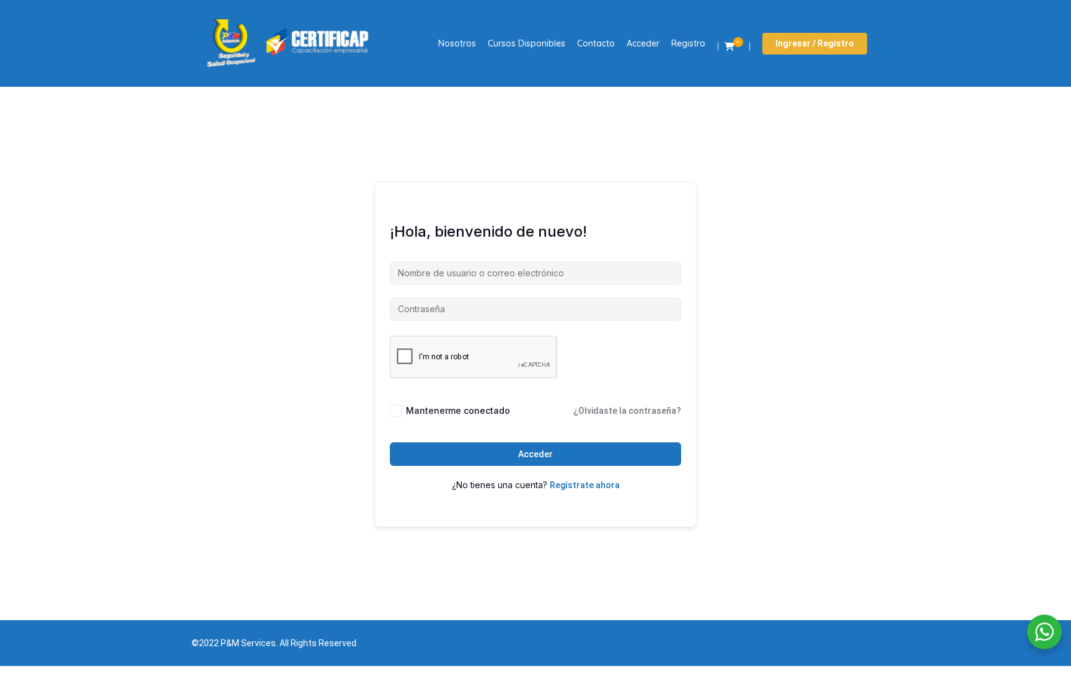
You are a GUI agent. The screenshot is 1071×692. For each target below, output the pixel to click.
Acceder (643, 43)
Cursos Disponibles (526, 43)
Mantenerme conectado (458, 410)
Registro (688, 43)
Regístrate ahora (585, 485)
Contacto (596, 43)
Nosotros (457, 43)
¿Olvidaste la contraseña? (627, 411)
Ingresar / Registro (814, 43)
